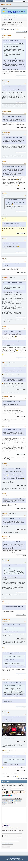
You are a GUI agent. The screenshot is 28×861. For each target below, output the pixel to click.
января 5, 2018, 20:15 (5, 240)
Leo (4, 601)
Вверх (2, 776)
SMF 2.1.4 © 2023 (11, 858)
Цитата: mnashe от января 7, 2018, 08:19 (12, 518)
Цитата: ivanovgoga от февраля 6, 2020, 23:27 (13, 653)
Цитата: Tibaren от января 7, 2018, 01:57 (12, 401)
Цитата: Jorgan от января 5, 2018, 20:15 (12, 264)
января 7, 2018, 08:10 (5, 398)
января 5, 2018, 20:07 (5, 220)
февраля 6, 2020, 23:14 (6, 603)
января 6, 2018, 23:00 (5, 328)
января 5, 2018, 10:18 (5, 37)
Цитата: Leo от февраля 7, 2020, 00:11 (12, 717)
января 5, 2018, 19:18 (5, 134)
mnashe (5, 277)
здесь (22, 11)
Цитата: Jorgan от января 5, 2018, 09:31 (12, 40)
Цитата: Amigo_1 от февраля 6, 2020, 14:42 (13, 565)
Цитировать (23, 76)
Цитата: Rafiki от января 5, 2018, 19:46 (15, 199)
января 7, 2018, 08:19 (5, 426)
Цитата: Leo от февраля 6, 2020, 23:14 (12, 624)
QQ (18, 76)
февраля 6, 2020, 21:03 (6, 561)
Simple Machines (17, 858)
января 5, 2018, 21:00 (5, 261)
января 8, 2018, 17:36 (5, 515)
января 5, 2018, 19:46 (5, 163)
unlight (5, 463)
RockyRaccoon (7, 35)
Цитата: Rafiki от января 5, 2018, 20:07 (12, 243)
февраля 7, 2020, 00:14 (6, 679)
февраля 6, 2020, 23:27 (6, 621)
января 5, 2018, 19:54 (5, 195)
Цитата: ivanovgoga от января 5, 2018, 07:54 (14, 43)
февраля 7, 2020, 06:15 (6, 713)
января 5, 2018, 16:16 (5, 113)
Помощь (12, 856)
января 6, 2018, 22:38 (5, 279)
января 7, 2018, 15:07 (5, 495)
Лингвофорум (6, 4)
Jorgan (5, 193)
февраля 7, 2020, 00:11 (6, 649)
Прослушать (4, 827)
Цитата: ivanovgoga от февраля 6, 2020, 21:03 (13, 606)
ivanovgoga (6, 81)
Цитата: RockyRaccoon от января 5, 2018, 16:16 (13, 137)
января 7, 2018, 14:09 (5, 465)
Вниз (2, 29)
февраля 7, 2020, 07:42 (6, 752)
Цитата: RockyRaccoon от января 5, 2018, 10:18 (13, 86)
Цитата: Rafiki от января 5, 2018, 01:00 (12, 541)
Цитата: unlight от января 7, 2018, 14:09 (12, 498)
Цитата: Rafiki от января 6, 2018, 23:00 (12, 468)
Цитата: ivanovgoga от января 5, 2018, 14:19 (13, 116)
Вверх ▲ (16, 856)
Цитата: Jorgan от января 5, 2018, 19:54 (12, 223)
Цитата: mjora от (8, 285)
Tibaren (16, 17)
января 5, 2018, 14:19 (5, 82)
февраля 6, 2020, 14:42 (6, 538)
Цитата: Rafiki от (8, 568)
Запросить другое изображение (13, 827)
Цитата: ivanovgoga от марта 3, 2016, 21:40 (13, 282)
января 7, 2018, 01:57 (5, 364)
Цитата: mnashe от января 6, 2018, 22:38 (12, 331)
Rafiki (4, 161)
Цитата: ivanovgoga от (9, 627)
